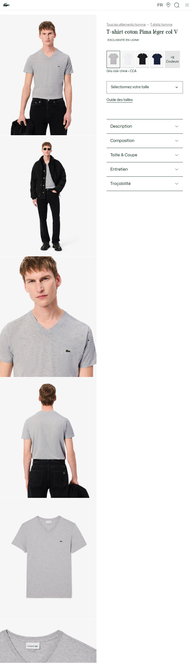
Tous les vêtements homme (126, 24)
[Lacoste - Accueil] (6, 5)
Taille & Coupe (123, 155)
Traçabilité (120, 184)
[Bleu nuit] (157, 59)
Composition (122, 141)
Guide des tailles (120, 100)
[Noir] (142, 59)
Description (121, 126)
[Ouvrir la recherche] (177, 5)
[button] (168, 5)
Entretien (119, 169)
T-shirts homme (161, 24)
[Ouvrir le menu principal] (187, 5)
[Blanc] (127, 59)
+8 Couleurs (172, 59)
